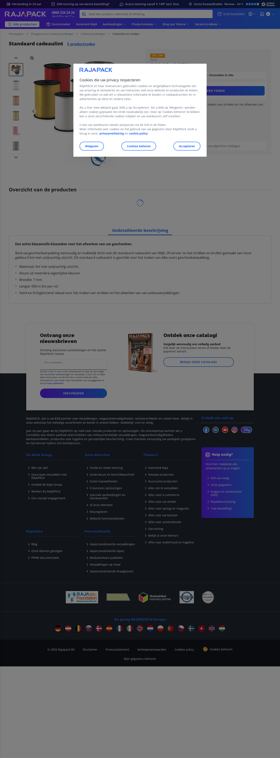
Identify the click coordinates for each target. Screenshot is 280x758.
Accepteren (187, 146)
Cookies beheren (139, 146)
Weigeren (91, 146)
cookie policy (138, 133)
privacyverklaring (111, 133)
